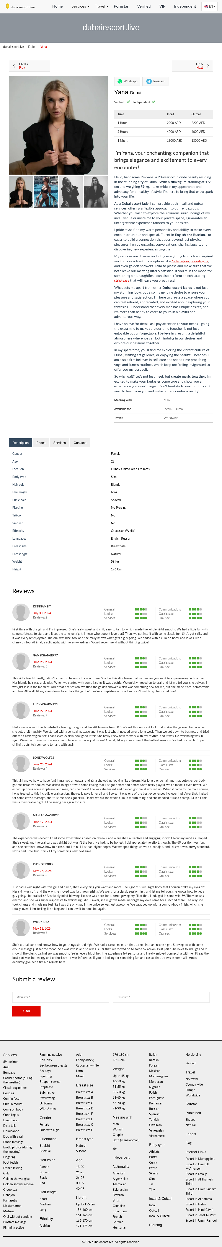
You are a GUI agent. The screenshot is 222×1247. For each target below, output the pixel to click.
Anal (6, 1067)
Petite (153, 1168)
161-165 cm (84, 1215)
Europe (190, 1090)
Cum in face (11, 1098)
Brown (44, 1172)
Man (116, 1124)
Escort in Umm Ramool (201, 1220)
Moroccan (156, 1081)
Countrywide (194, 1084)
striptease (121, 280)
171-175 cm (84, 1226)
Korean (153, 1065)
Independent (185, 6)
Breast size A (84, 1092)
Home (57, 6)
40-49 (80, 1188)
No (113, 523)
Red (42, 1183)
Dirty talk (9, 1125)
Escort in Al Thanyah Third (199, 1181)
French (117, 1216)
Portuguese (156, 1098)
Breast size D (84, 1108)
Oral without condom (17, 1216)
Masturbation (12, 1206)
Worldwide (193, 1095)
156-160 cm (84, 1209)
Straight (45, 1145)
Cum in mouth (13, 1104)
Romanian (156, 1103)
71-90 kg (119, 1108)
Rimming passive (51, 1054)
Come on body (13, 1109)
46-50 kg (119, 1081)
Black (43, 1177)
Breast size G (84, 1124)
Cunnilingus (11, 1115)
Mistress (8, 1211)
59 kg (115, 561)
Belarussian (120, 1189)
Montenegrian (158, 1076)
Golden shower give (16, 1178)
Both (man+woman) (126, 1140)
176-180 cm (121, 1054)
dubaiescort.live (13, 47)
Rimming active (13, 1227)
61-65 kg (119, 1097)
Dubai (32, 47)
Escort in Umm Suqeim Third (201, 1191)
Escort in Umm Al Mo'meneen (197, 1166)
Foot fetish (10, 1162)
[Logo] (24, 6)
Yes (115, 1149)
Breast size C (84, 1103)
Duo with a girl (13, 1136)
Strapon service (50, 1081)
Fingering (9, 1157)
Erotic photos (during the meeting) (17, 1149)
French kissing (12, 1168)
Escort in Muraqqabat (200, 1159)
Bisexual (45, 1151)
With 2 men (48, 1109)
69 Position (180, 261)
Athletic (154, 1151)
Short (43, 1199)
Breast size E (84, 1113)
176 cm (116, 569)
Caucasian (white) (123, 531)
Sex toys (45, 1071)
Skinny (153, 1173)
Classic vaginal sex (15, 1088)
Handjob (9, 1195)
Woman (118, 1129)
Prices (41, 443)
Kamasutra (10, 1200)
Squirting (46, 1076)
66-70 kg (119, 1103)
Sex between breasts (53, 1065)
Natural (116, 554)
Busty (153, 1157)
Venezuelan (156, 1130)
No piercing (118, 507)
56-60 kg (119, 1092)
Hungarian (120, 1227)
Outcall (154, 1210)
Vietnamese (157, 1136)
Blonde (115, 484)
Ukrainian (155, 1125)
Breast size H (84, 1130)
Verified (144, 6)
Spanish (154, 1114)
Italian (153, 1054)
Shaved (116, 500)
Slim (114, 477)
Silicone (81, 1151)
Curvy (153, 1162)
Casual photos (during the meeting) (17, 1080)
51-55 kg (119, 1086)
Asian (79, 1054)
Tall (151, 1184)
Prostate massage (14, 1222)
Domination (11, 1131)
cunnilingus (199, 261)
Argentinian (120, 1178)
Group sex (10, 1189)
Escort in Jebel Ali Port (200, 1215)
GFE (6, 1173)
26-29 (80, 1177)
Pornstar (121, 6)
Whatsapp (130, 81)
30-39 (80, 1183)
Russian (154, 1109)
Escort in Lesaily (196, 1174)
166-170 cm (84, 1220)
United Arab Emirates (135, 469)
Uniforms (46, 1103)
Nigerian (154, 1087)
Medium (45, 1204)
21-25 (80, 1172)
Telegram (159, 81)
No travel (192, 1079)
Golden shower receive (18, 1184)
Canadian (119, 1206)
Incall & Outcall (159, 1216)
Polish (153, 1092)
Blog (188, 1143)
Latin (79, 1071)
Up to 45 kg (121, 1076)
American (119, 1173)
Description (21, 443)
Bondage (9, 1072)
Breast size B (119, 546)
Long (114, 492)
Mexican (154, 1071)
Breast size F (84, 1119)
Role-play (46, 1060)
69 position (10, 1062)
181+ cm (119, 1060)
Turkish (154, 1119)
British (117, 1200)
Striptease (46, 1087)
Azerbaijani (120, 1184)
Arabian (45, 1225)
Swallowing (47, 1098)
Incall (152, 1205)
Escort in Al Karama (199, 1199)
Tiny (152, 1189)
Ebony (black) (85, 1060)
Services (59, 443)
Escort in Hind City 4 (199, 1209)
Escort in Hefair (196, 1204)
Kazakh (154, 1060)
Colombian (120, 1211)
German (118, 1222)
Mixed (80, 1076)
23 (112, 461)
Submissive (47, 1092)
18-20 (80, 1167)
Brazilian (118, 1195)
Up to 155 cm (85, 1204)
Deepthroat (11, 1120)
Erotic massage (13, 1142)
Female (115, 453)
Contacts (80, 443)
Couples (8, 1093)
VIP (162, 6)
